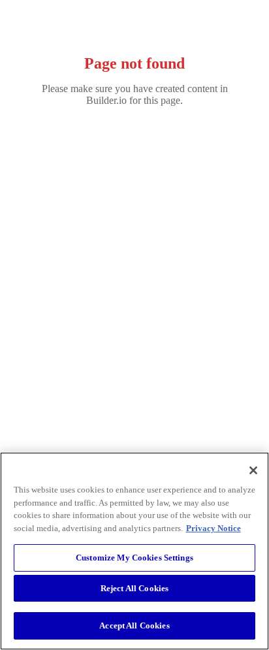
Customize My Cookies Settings (134, 557)
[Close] (253, 470)
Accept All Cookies (134, 625)
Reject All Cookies (134, 588)
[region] (134, 551)
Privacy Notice (213, 528)
